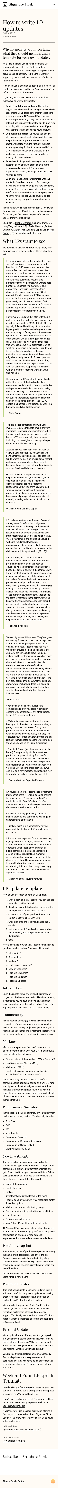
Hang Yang (8, 226)
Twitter (21, 1481)
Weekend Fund (32, 1429)
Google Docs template (23, 1387)
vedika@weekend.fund (14, 1406)
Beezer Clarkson (23, 223)
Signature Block (21, 4)
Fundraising (9, 36)
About (6, 1481)
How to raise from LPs (14, 1440)
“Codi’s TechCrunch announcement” (23, 1074)
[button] (54, 4)
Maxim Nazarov (35, 226)
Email (13, 1481)
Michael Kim (19, 229)
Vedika (15, 1429)
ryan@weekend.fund (35, 1402)
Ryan (5, 1429)
